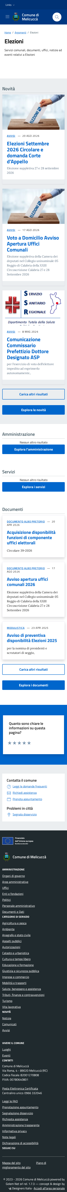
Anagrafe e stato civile (16, 935)
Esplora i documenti (33, 685)
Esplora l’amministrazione (33, 449)
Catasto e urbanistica (15, 953)
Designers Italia (21, 1188)
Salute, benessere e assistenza (21, 989)
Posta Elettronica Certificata (20, 1088)
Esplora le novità (33, 409)
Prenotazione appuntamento (20, 1107)
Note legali (9, 1137)
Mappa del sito (11, 1163)
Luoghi (6, 1049)
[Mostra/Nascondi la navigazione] (7, 16)
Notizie (6, 1018)
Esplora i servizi (33, 486)
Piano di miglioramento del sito (24, 1165)
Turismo (7, 1001)
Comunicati (9, 1024)
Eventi (6, 1055)
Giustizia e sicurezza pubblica (20, 971)
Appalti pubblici (12, 941)
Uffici (5, 888)
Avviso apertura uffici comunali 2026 (27, 581)
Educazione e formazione (18, 965)
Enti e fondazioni (12, 894)
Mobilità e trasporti (14, 983)
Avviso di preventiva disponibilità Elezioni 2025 (32, 638)
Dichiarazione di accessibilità (20, 1143)
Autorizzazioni (11, 947)
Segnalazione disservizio (17, 1113)
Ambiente (8, 929)
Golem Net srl (14, 1184)
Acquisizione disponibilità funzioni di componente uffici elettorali (31, 537)
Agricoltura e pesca (14, 923)
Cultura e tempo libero (16, 959)
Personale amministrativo (18, 905)
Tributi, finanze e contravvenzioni (23, 995)
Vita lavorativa (11, 1007)
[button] (10, 4)
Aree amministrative (15, 882)
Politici (6, 900)
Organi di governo (13, 876)
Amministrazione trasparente (20, 1125)
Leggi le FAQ (10, 1101)
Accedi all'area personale (49, 1188)
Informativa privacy (14, 1131)
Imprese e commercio (15, 977)
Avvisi (6, 1030)
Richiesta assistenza (15, 1119)
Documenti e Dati (13, 911)
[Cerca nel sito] (56, 17)
